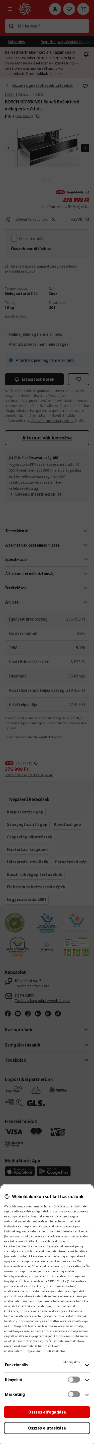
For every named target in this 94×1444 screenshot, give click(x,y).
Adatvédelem (13, 1351)
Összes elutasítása (47, 1428)
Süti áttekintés (55, 1351)
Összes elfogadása (47, 1412)
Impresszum (34, 1351)
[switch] (74, 1380)
